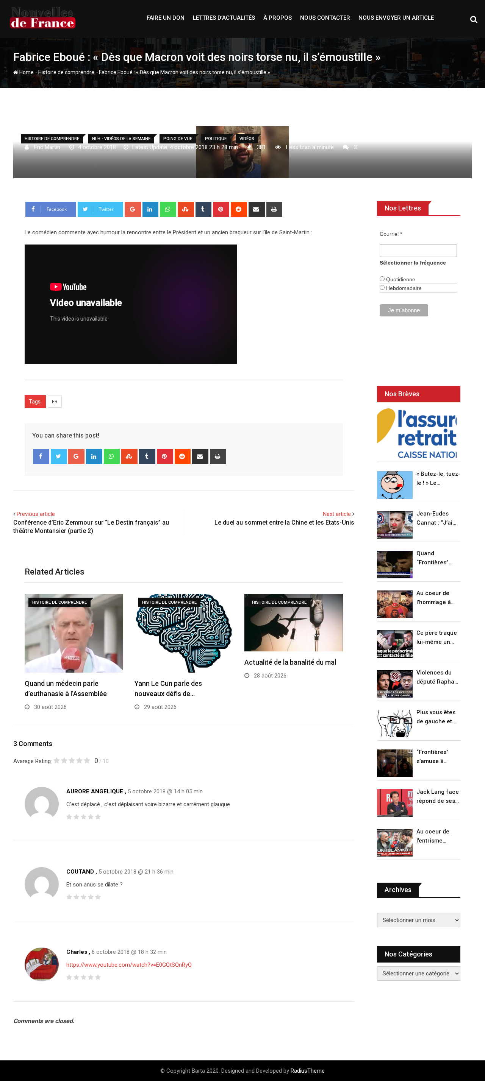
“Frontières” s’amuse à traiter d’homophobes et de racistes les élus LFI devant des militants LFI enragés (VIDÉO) (436, 757)
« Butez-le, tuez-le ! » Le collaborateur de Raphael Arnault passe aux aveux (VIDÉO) (438, 479)
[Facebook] (41, 456)
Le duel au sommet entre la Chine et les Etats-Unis (284, 522)
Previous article (36, 514)
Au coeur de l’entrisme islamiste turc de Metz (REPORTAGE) (434, 836)
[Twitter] (59, 456)
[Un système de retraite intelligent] (417, 433)
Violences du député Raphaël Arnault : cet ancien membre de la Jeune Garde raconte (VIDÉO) (437, 677)
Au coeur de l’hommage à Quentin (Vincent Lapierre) (433, 598)
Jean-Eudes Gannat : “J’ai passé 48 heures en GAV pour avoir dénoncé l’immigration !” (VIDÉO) (436, 518)
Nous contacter (325, 17)
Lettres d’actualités (224, 17)
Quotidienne (400, 279)
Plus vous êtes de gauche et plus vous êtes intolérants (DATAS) (435, 717)
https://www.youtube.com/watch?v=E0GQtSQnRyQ (129, 964)
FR (55, 401)
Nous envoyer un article (396, 17)
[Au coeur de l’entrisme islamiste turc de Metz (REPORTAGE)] (395, 843)
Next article (337, 514)
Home (26, 72)
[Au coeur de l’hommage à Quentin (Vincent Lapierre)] (395, 604)
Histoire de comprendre (66, 72)
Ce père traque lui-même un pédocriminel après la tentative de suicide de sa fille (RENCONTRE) (436, 637)
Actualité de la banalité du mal (290, 662)
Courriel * (391, 234)
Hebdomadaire (403, 288)
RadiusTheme (308, 1070)
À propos (277, 17)
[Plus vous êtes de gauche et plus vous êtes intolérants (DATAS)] (395, 723)
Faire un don (166, 17)
